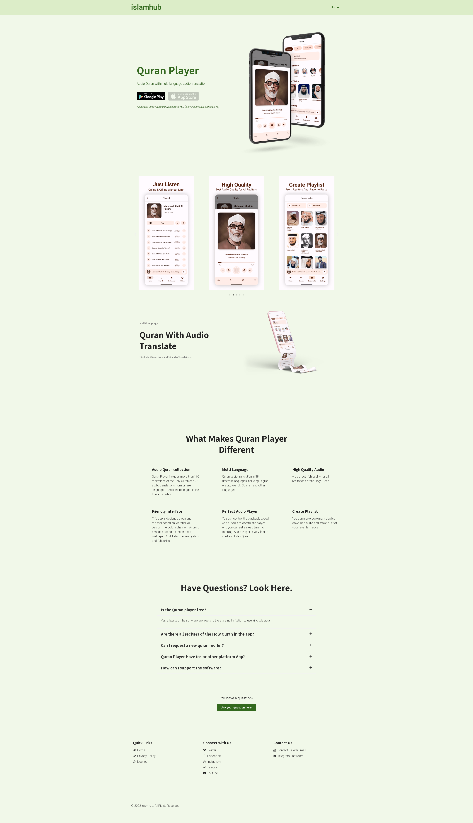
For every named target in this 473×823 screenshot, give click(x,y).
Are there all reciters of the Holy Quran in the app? (207, 634)
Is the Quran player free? (183, 609)
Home (335, 7)
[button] (135, 234)
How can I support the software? (191, 668)
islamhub (146, 7)
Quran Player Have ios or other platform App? (203, 656)
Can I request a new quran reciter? (192, 645)
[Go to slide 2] (233, 294)
